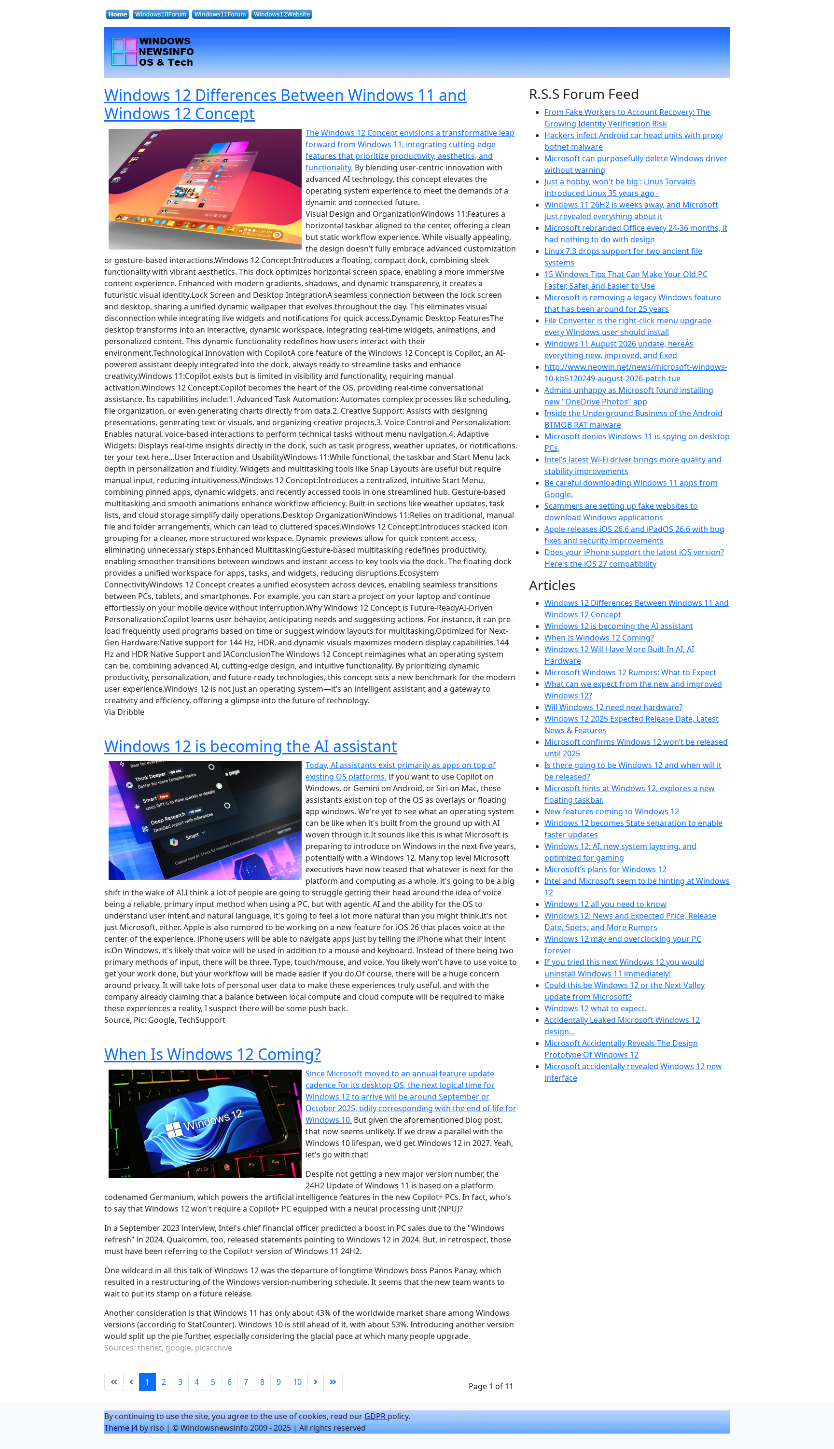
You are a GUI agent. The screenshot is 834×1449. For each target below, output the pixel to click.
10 (297, 1382)
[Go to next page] (315, 1382)
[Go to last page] (333, 1382)
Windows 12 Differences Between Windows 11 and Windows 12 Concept (285, 104)
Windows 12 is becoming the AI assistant (250, 746)
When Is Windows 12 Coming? (212, 1054)
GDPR (376, 1416)
